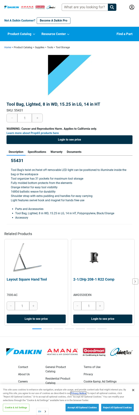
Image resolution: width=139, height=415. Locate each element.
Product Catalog (23, 47)
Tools (50, 47)
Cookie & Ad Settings (16, 407)
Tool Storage (63, 47)
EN (39, 411)
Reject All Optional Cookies (117, 407)
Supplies (39, 47)
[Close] (133, 390)
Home (7, 47)
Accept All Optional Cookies (82, 407)
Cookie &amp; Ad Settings (100, 381)
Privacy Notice (78, 393)
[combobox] (42, 411)
